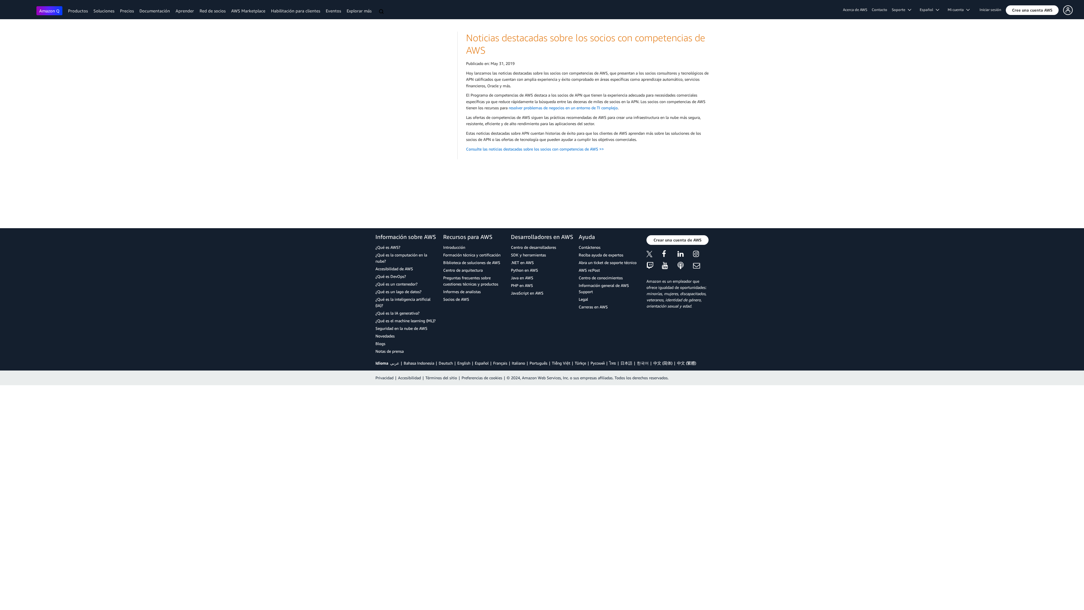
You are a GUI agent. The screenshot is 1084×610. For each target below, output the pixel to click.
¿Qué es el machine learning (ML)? (405, 320)
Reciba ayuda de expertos (601, 254)
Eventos (333, 10)
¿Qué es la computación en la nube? (401, 257)
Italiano (518, 363)
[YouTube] (670, 266)
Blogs (380, 343)
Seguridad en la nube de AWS (401, 328)
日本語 (626, 363)
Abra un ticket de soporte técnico (608, 262)
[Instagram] (701, 254)
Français (500, 363)
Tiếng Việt (561, 363)
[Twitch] (654, 266)
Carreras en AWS (593, 306)
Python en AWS (524, 270)
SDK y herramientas (528, 254)
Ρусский (598, 363)
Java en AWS (522, 277)
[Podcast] (685, 266)
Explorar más (359, 10)
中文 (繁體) (686, 363)
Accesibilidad (409, 377)
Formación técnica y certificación (472, 254)
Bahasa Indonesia (419, 363)
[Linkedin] (685, 254)
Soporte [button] (900, 9)
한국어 (643, 363)
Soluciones (103, 10)
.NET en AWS (522, 262)
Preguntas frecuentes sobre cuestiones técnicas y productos (470, 280)
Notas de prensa (389, 351)
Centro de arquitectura (463, 270)
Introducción (454, 247)
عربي (394, 363)
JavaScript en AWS (527, 293)
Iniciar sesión (990, 9)
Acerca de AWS (855, 9)
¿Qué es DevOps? (390, 276)
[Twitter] (654, 254)
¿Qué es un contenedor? (396, 284)
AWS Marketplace (248, 10)
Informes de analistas (462, 291)
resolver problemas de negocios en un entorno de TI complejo (563, 107)
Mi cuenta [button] (957, 9)
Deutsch (446, 363)
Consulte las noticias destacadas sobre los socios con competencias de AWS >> (535, 149)
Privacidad (384, 377)
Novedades (385, 336)
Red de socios (213, 10)
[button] (1032, 10)
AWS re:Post (589, 270)
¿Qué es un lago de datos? (398, 291)
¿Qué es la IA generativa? (397, 313)
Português (538, 363)
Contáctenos (589, 247)
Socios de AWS (456, 299)
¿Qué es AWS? (387, 247)
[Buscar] (382, 11)
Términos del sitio (441, 377)
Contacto (879, 9)
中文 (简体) (662, 363)
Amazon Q (49, 10)
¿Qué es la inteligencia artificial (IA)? (402, 302)
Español (482, 363)
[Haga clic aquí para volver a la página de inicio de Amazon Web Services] (19, 10)
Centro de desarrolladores (533, 247)
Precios (127, 10)
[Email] (701, 266)
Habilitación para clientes (295, 10)
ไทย (612, 363)
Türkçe (580, 363)
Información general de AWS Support (604, 288)
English (463, 363)
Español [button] (928, 9)
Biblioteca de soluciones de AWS (471, 262)
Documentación (154, 10)
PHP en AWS (522, 285)
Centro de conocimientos (601, 277)
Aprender (185, 10)
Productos (78, 10)
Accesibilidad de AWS (394, 268)
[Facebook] (670, 254)
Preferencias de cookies (482, 377)
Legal (583, 299)
